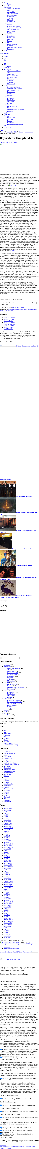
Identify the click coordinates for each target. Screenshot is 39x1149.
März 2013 (7, 915)
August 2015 (7, 868)
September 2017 (8, 828)
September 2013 (8, 905)
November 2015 (8, 863)
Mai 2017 (6, 834)
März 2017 (7, 837)
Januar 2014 (7, 899)
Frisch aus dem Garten (13, 26)
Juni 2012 (6, 929)
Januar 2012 (7, 937)
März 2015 (7, 876)
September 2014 (8, 886)
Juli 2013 (6, 908)
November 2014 (8, 882)
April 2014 (7, 894)
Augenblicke (11, 12)
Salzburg (6, 5)
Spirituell (9, 25)
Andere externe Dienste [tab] (7, 1080)
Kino (1, 310)
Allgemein (7, 665)
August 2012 (7, 926)
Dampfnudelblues (18, 309)
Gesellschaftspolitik (12, 13)
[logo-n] (4, 53)
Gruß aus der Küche (13, 29)
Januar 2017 (7, 841)
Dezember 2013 (8, 900)
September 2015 (8, 866)
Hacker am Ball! (12, 44)
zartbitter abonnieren (9, 743)
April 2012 (7, 932)
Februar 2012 (7, 936)
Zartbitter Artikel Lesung (11, 745)
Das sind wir (7, 733)
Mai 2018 (6, 815)
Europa (9, 4)
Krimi (5, 310)
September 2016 (8, 847)
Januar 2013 (7, 918)
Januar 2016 (7, 860)
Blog (1, 130)
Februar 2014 (7, 897)
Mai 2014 (6, 892)
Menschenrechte (12, 15)
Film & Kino (11, 37)
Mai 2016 (6, 853)
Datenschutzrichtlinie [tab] (6, 1137)
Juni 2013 (6, 910)
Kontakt (6, 740)
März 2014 (7, 895)
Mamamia (10, 45)
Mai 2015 (6, 873)
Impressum (7, 738)
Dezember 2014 (8, 881)
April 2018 (7, 816)
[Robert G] (11, 144)
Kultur (5, 34)
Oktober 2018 (8, 808)
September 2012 (8, 924)
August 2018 (7, 810)
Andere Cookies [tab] (4, 1119)
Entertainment (11, 36)
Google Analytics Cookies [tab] (7, 1059)
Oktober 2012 (8, 923)
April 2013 (7, 913)
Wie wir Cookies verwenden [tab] (8, 981)
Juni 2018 (6, 813)
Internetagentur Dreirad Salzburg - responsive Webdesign (16, 944)
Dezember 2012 (8, 919)
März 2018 (7, 818)
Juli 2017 (6, 831)
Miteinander (10, 16)
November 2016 (8, 844)
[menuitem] (21, 3)
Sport (5, 50)
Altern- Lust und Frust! (13, 8)
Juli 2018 (6, 812)
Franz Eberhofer (32, 309)
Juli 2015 (6, 870)
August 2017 (7, 829)
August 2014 (7, 887)
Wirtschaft (10, 20)
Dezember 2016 (8, 842)
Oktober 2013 (8, 903)
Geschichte (10, 39)
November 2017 (8, 824)
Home (5, 736)
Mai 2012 (6, 931)
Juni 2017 (6, 832)
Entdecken (7, 735)
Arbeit (9, 10)
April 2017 (7, 836)
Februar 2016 (7, 858)
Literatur (9, 41)
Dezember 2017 (8, 823)
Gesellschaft (7, 7)
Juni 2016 (6, 852)
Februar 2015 (7, 878)
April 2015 (7, 874)
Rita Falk (10, 310)
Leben (5, 23)
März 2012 (7, 934)
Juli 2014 (6, 889)
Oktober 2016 (8, 845)
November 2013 (8, 902)
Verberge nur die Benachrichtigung (25, 1146)
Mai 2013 (6, 911)
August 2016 (7, 849)
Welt (5, 2)
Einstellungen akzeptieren (7, 1146)
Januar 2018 (7, 821)
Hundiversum (11, 31)
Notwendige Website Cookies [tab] (8, 1003)
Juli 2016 (6, 850)
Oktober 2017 (8, 826)
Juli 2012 (6, 928)
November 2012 (8, 921)
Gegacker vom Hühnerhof (14, 28)
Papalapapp (10, 49)
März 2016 (7, 857)
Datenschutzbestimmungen (11, 948)
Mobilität (9, 33)
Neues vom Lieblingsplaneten (15, 47)
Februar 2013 (7, 916)
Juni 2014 (6, 890)
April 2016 (7, 855)
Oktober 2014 (8, 884)
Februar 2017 (7, 839)
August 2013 (7, 907)
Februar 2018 (7, 820)
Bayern (10, 309)
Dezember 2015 (8, 861)
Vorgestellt (10, 18)
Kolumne (6, 42)
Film (25, 309)
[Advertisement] (19, 632)
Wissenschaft (11, 21)
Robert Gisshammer (18, 307)
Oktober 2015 (8, 865)
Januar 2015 (7, 879)
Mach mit (6, 741)
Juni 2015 (6, 871)
